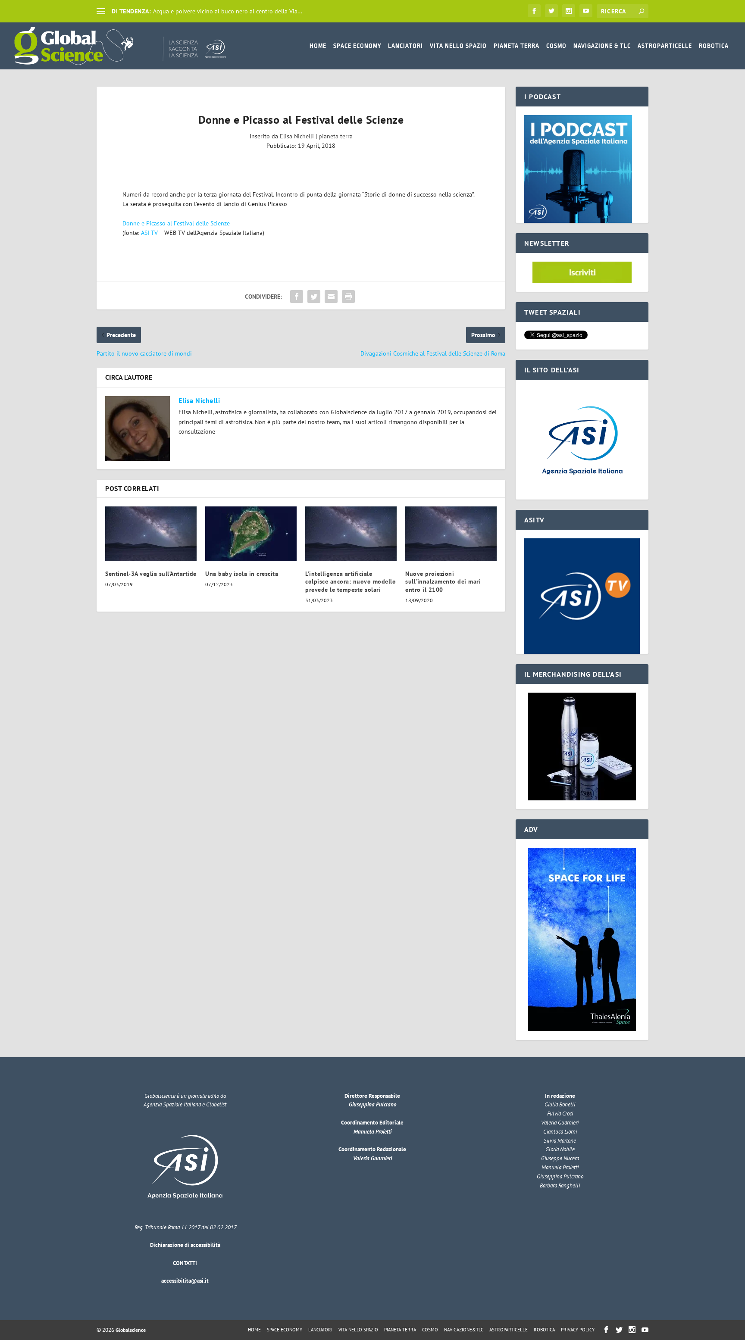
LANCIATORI (405, 45)
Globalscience (131, 1330)
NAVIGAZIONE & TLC (602, 45)
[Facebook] (534, 10)
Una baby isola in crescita (241, 574)
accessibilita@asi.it (185, 1280)
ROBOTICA (714, 45)
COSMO (556, 45)
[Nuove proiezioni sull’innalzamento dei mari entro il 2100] (451, 533)
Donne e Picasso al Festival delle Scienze (176, 223)
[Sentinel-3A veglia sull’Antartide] (151, 533)
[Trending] (101, 11)
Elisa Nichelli (297, 136)
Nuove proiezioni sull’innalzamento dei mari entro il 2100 (443, 581)
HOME (318, 45)
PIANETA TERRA (516, 45)
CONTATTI (185, 1263)
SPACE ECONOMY (357, 45)
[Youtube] (585, 10)
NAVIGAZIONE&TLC (463, 1330)
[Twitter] (551, 10)
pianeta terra (336, 136)
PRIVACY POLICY (578, 1330)
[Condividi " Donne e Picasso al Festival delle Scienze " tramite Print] (348, 296)
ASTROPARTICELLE (665, 45)
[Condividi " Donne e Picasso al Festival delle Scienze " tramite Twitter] (313, 296)
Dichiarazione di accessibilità (185, 1245)
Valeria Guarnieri (372, 1158)
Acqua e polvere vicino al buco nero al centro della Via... (227, 11)
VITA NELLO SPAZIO (458, 45)
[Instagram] (568, 10)
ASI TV (149, 233)
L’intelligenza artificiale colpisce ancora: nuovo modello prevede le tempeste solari (350, 581)
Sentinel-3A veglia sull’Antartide (151, 574)
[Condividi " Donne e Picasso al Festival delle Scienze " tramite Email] (331, 296)
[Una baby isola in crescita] (251, 533)
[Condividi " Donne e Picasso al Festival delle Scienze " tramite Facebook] (296, 296)
